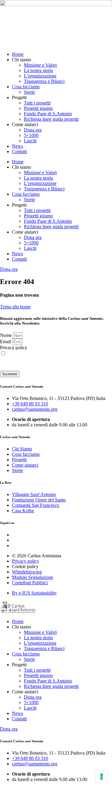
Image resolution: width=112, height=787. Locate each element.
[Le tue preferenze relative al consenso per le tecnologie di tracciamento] (101, 776)
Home (18, 54)
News (17, 146)
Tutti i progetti (37, 102)
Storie (29, 92)
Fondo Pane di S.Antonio (48, 113)
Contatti (19, 151)
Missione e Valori (40, 65)
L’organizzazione (40, 75)
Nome (6, 335)
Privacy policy (13, 347)
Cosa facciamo (26, 86)
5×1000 (31, 135)
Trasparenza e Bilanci (44, 81)
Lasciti (30, 140)
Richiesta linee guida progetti (51, 119)
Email (6, 341)
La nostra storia (38, 70)
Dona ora (33, 129)
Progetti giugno (38, 108)
